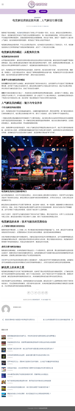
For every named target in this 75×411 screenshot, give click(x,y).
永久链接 (45, 299)
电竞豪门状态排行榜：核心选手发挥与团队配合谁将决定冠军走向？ (30, 348)
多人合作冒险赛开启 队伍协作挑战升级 (56, 319)
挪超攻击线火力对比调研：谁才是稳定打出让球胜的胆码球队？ (29, 393)
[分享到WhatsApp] (28, 292)
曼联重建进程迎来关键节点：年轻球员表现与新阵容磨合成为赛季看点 (31, 336)
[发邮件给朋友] (39, 292)
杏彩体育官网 (43, 408)
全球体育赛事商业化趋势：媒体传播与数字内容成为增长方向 (28, 355)
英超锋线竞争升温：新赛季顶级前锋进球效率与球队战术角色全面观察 (31, 342)
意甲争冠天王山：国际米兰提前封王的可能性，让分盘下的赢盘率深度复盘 (33, 361)
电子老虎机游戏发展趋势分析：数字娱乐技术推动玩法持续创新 (29, 381)
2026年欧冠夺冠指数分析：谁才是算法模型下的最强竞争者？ (28, 387)
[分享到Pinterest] (42, 292)
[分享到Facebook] (32, 292)
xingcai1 (46, 26)
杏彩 (3, 260)
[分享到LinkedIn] (46, 292)
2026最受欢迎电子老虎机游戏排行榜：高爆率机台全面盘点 (27, 374)
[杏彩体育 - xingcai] (37, 4)
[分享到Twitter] (35, 292)
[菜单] (2, 4)
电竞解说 (20, 33)
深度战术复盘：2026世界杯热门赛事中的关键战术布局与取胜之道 (30, 368)
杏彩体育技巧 (37, 17)
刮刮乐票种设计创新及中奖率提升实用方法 (20, 319)
